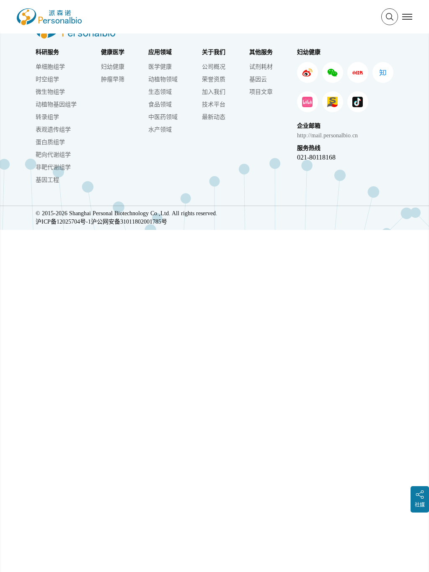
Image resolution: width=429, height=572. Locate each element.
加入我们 (213, 92)
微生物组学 (50, 92)
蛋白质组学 (50, 142)
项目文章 (261, 92)
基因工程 (47, 180)
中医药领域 (163, 117)
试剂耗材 (261, 67)
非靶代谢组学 (53, 167)
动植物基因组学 (56, 104)
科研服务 (47, 52)
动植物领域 (163, 79)
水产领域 (160, 129)
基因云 (258, 79)
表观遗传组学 (53, 129)
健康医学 (112, 52)
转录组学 (47, 117)
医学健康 (160, 67)
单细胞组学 (50, 67)
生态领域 (160, 92)
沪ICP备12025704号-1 (63, 222)
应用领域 (160, 52)
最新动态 (213, 117)
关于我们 (213, 52)
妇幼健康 (112, 67)
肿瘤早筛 (112, 79)
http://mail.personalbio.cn (327, 135)
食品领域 (160, 104)
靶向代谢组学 (53, 155)
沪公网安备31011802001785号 (129, 222)
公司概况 (213, 67)
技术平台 (213, 104)
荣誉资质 (213, 79)
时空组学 (47, 79)
